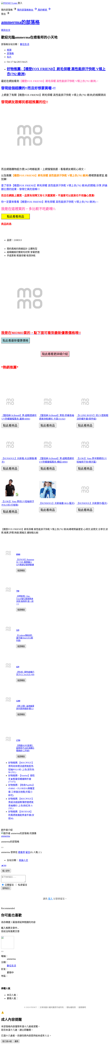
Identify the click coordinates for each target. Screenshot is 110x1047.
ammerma (5, 836)
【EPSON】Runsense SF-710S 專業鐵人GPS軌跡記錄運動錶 (25, 562)
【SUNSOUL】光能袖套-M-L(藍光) (57, 503)
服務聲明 (82, 1007)
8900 (18, 554)
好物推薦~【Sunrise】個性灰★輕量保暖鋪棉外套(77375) (21, 778)
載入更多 (6, 871)
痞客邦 (21, 852)
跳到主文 (5, 30)
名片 (9, 57)
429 (17, 667)
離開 (16, 1041)
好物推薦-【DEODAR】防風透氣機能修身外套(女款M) (21, 815)
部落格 (10, 53)
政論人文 (23, 860)
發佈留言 (6, 888)
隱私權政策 (71, 1007)
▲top (3, 865)
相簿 (9, 50)
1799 (18, 740)
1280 (18, 701)
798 (17, 591)
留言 (27, 852)
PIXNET (33, 1007)
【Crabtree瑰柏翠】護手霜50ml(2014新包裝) (24, 638)
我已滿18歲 (7, 1041)
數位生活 (24, 44)
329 (17, 630)
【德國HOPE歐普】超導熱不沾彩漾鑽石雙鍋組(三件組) (25, 748)
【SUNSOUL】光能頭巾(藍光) (92, 503)
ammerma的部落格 (20, 22)
